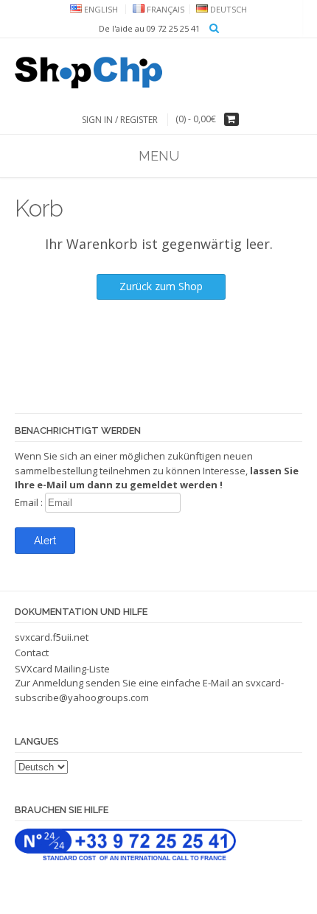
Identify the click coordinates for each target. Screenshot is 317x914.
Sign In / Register (120, 119)
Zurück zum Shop (161, 286)
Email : (30, 502)
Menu (159, 156)
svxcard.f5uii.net (51, 637)
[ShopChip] (158, 72)
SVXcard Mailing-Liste (62, 668)
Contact (32, 652)
